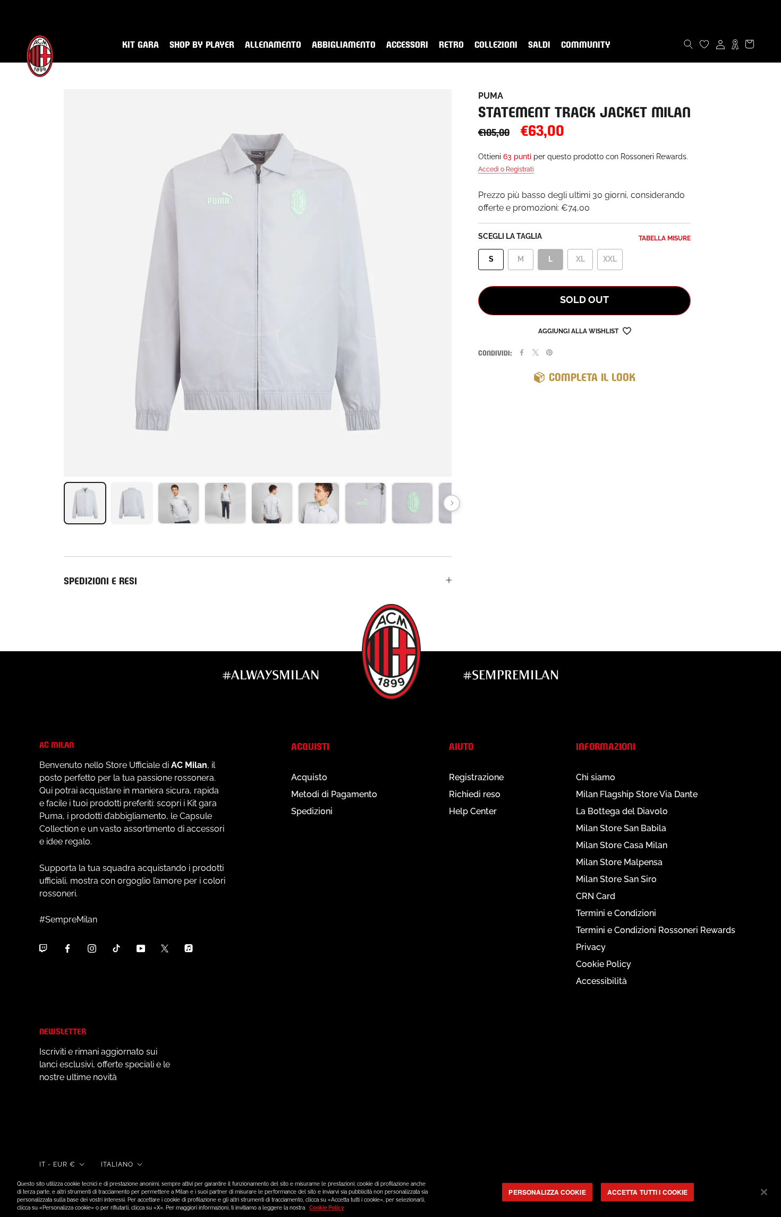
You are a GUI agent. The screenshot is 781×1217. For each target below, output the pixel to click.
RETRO (449, 45)
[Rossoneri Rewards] (735, 44)
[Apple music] (188, 948)
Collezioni (493, 45)
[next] (451, 503)
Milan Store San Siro (616, 879)
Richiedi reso (474, 794)
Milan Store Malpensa (619, 862)
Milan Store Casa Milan (621, 845)
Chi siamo (595, 777)
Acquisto (309, 777)
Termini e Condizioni (616, 913)
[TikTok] (116, 948)
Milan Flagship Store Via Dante (637, 794)
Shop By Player (201, 45)
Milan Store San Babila (621, 828)
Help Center (473, 811)
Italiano (117, 1164)
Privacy (591, 947)
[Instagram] (92, 948)
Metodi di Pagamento (334, 794)
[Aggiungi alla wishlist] (627, 330)
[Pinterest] (549, 352)
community (583, 45)
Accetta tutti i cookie (647, 1192)
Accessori (405, 45)
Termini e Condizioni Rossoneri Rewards (655, 930)
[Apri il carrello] (749, 44)
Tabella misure (665, 238)
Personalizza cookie (546, 1192)
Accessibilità (601, 981)
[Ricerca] (688, 44)
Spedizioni (312, 811)
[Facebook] (522, 352)
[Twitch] (43, 948)
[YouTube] (141, 948)
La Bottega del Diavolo (622, 811)
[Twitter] (535, 352)
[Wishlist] (704, 44)
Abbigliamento (342, 45)
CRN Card (595, 896)
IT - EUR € (57, 1164)
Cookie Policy (603, 964)
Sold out (584, 299)
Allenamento (271, 45)
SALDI (537, 45)
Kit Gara (138, 45)
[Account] (720, 44)
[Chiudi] (764, 1192)
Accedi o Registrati (506, 169)
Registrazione (476, 777)
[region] (390, 1193)
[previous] (63, 503)
